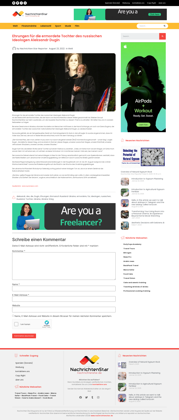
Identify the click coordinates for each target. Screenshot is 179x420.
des (28, 196)
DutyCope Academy (132, 244)
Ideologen (95, 196)
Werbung (126, 3)
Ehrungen (44, 196)
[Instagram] (21, 3)
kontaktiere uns (138, 3)
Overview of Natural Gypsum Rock (136, 171)
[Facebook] (13, 3)
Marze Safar (128, 270)
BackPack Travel (130, 265)
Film (77, 25)
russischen (106, 196)
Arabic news (128, 261)
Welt (15, 25)
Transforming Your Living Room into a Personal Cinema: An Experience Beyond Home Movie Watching (148, 213)
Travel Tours (129, 248)
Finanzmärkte (29, 25)
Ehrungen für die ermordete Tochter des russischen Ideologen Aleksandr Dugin (57, 38)
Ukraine (37, 199)
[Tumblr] (25, 3)
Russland (21, 199)
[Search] (164, 26)
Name (16, 284)
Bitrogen (127, 253)
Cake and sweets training (134, 282)
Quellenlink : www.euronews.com (25, 186)
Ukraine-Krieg (47, 199)
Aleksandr (21, 196)
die (32, 196)
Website (16, 305)
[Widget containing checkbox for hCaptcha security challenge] (32, 324)
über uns (162, 3)
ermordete (82, 196)
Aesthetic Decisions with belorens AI (148, 222)
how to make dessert (31, 398)
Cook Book (48, 398)
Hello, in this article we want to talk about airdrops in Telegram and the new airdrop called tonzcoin (148, 202)
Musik (68, 25)
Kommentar (18, 251)
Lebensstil (45, 25)
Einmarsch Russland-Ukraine (63, 196)
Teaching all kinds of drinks (135, 287)
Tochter (29, 199)
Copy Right (151, 3)
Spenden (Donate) (112, 3)
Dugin (36, 196)
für (89, 196)
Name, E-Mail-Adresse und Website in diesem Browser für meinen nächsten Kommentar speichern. (63, 316)
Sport (58, 25)
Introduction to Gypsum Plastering (147, 178)
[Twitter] (17, 3)
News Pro (127, 257)
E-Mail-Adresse (20, 295)
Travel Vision (129, 278)
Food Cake (128, 274)
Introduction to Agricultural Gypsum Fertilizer (148, 190)
